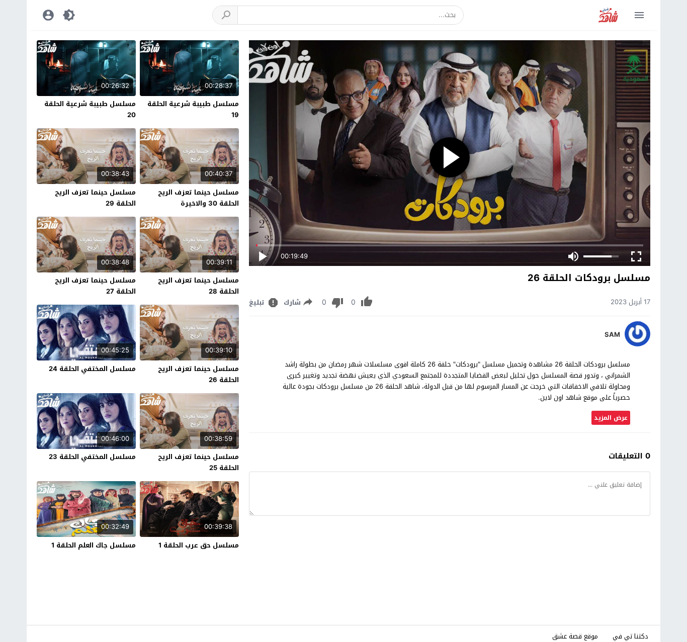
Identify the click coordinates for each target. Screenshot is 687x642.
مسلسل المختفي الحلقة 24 (92, 368)
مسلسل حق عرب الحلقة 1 (198, 545)
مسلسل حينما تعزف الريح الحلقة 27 (95, 286)
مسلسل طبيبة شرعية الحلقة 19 (193, 109)
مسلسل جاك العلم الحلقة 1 (93, 545)
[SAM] (637, 344)
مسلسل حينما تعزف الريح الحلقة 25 (198, 462)
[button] (225, 15)
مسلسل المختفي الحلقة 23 (92, 456)
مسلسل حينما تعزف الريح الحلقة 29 (95, 198)
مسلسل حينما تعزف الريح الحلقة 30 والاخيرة (198, 198)
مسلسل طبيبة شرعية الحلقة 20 (90, 109)
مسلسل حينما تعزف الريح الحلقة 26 (198, 374)
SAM (612, 335)
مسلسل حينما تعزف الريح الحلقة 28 (198, 286)
